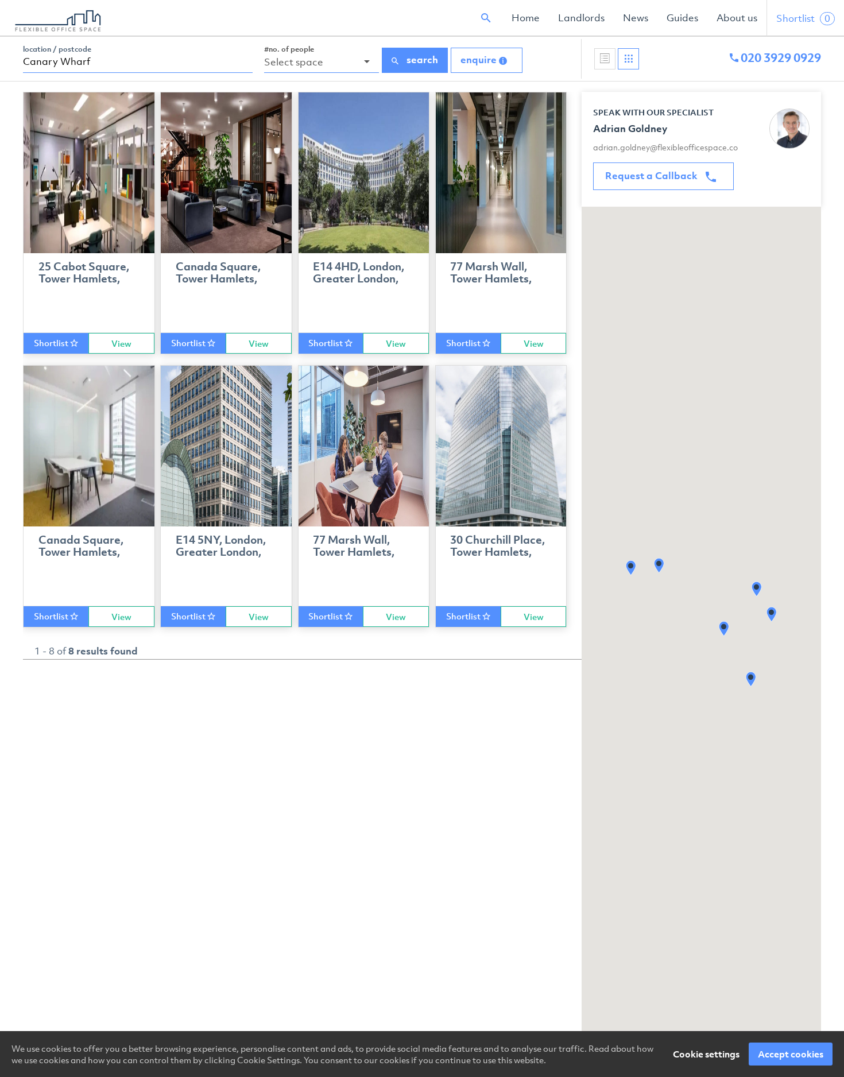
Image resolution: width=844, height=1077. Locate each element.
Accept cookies (790, 1054)
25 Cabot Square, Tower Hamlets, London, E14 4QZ (83, 279)
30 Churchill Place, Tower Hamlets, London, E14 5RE (497, 552)
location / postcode (57, 49)
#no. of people (289, 49)
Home (526, 17)
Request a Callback (652, 175)
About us (737, 17)
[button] (659, 566)
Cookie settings (706, 1054)
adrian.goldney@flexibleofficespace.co (665, 147)
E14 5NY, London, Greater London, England (221, 552)
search (421, 59)
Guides (682, 17)
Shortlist (803, 18)
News (635, 17)
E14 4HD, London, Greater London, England (358, 279)
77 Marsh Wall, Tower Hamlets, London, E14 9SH (493, 279)
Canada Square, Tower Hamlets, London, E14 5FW (220, 279)
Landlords (581, 17)
